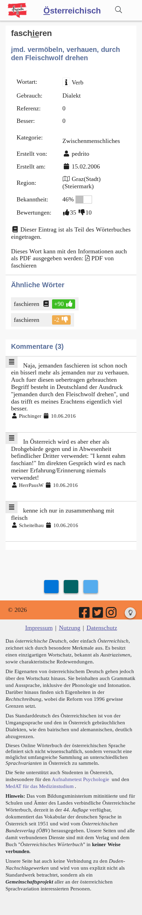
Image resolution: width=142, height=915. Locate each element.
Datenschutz (102, 627)
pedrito (80, 153)
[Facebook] (85, 614)
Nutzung (69, 627)
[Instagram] (112, 614)
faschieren (26, 303)
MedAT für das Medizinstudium (40, 786)
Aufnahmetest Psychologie (80, 779)
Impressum (39, 627)
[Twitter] (98, 614)
